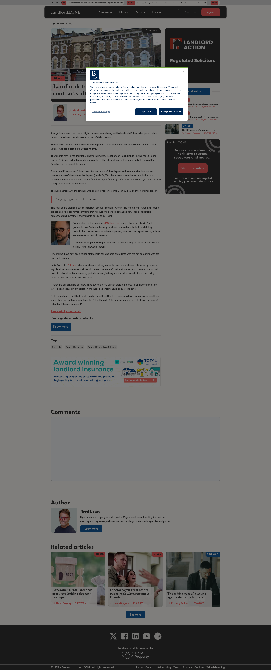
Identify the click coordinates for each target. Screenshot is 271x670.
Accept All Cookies (171, 112)
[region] (137, 94)
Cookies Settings (101, 111)
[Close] (183, 71)
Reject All (146, 112)
